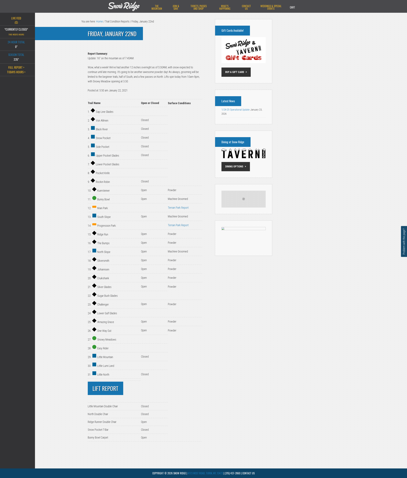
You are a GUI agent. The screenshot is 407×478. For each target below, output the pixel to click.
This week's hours (16, 34)
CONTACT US (248, 473)
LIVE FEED (16, 18)
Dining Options (234, 166)
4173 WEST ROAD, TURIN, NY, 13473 (205, 473)
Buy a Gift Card (234, 72)
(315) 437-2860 (232, 473)
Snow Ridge (127, 6)
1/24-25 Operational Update (235, 109)
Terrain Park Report (178, 207)
